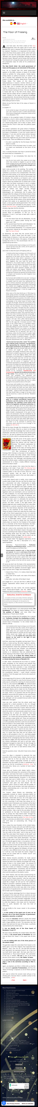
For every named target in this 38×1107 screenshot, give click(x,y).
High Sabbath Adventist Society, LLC (19, 1061)
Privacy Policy (19, 1064)
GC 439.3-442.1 (14, 425)
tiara (34, 46)
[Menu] (4, 12)
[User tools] (33, 38)
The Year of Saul (11, 206)
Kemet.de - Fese (28, 764)
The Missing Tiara (29, 468)
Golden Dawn (27, 537)
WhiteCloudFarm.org (7, 1100)
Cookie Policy (19, 1068)
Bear (13, 977)
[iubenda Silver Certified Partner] (19, 1086)
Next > (25, 980)
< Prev (13, 980)
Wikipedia (24, 591)
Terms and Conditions (19, 1071)
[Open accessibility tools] (4, 1103)
